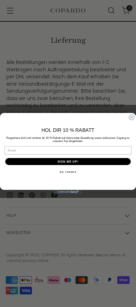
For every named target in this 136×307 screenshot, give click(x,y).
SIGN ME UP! (68, 161)
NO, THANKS (68, 172)
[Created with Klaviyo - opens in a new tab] (68, 192)
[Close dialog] (131, 117)
